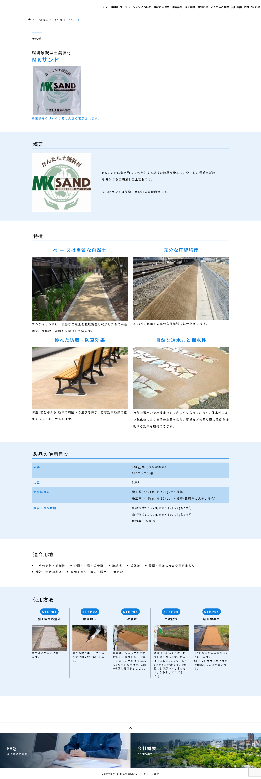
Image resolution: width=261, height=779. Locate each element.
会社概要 (236, 7)
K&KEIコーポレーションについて (131, 7)
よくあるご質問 (219, 7)
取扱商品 (177, 7)
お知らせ (202, 7)
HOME (105, 7)
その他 (37, 38)
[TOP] (130, 727)
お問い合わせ (252, 7)
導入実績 (190, 7)
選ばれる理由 (162, 7)
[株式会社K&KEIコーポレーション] (33, 7)
